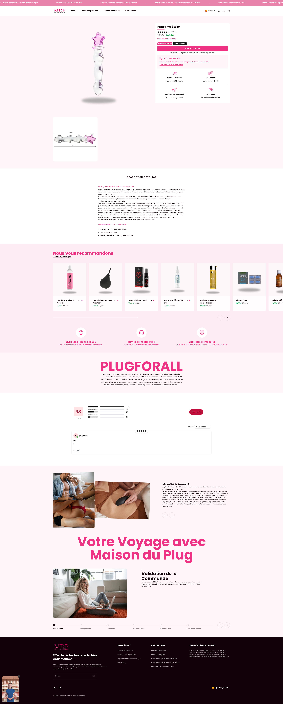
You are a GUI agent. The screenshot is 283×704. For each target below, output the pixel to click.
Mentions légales (158, 654)
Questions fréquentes (127, 654)
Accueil (74, 11)
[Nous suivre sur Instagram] (60, 687)
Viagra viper (241, 300)
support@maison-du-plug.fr (129, 658)
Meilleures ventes (112, 11)
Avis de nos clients (125, 650)
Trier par (190, 427)
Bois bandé (277, 300)
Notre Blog (122, 662)
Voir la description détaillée (166, 39)
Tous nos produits (90, 11)
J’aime (76, 451)
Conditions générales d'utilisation (165, 662)
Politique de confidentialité (162, 666)
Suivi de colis (130, 11)
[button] (192, 32)
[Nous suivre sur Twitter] (54, 687)
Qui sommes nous (158, 650)
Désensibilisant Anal (137, 300)
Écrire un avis (196, 412)
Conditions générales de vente (164, 658)
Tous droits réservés (77, 696)
